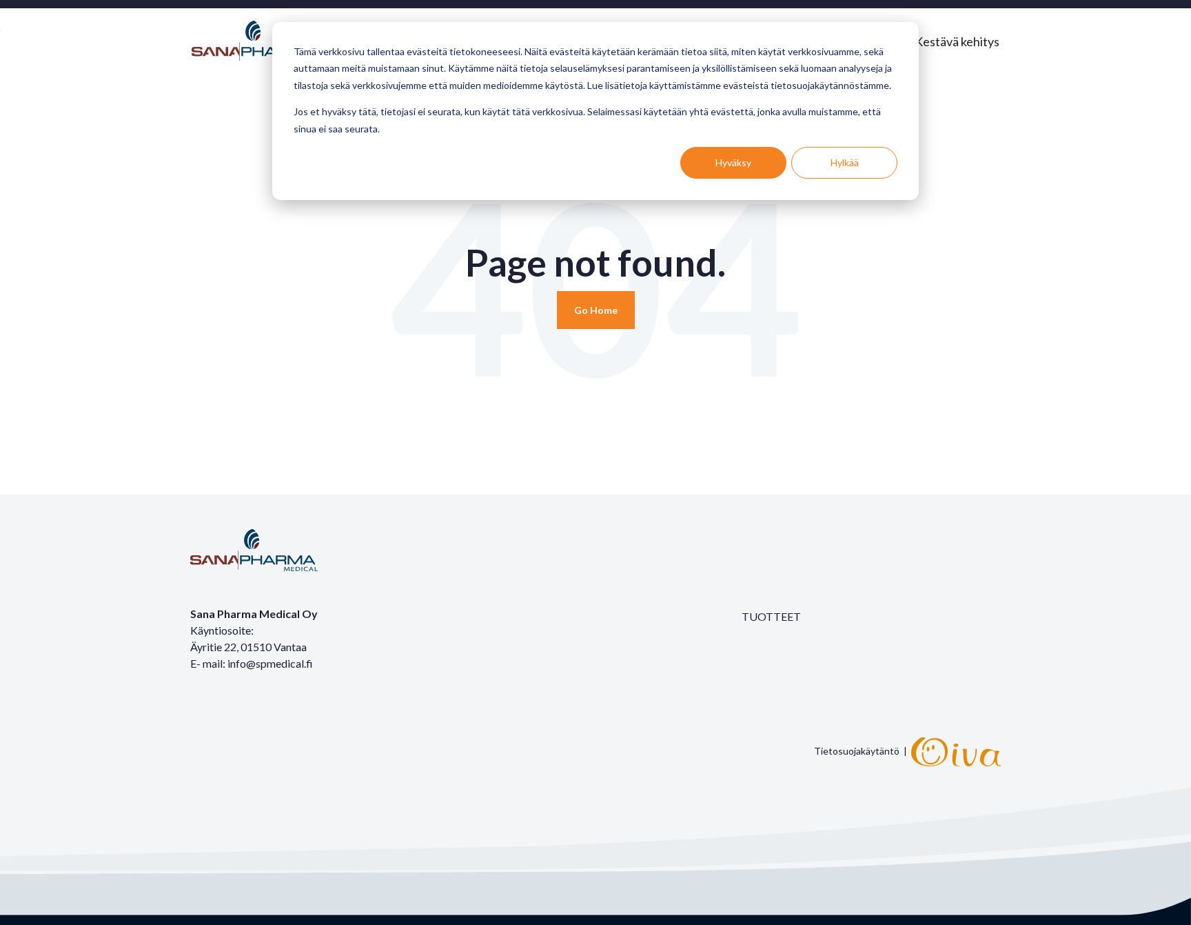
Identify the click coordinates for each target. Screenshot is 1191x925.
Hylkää (845, 162)
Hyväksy (733, 162)
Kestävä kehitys (957, 41)
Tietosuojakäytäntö (856, 750)
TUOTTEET (771, 616)
